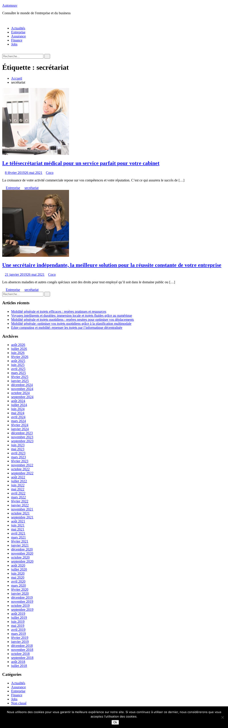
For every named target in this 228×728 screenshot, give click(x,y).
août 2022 (18, 477)
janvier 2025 (20, 381)
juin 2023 (17, 445)
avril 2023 (18, 453)
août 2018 (18, 662)
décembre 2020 (22, 549)
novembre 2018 (22, 650)
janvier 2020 (20, 593)
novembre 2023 (22, 437)
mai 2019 (17, 625)
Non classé (18, 703)
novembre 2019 (22, 601)
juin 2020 (17, 573)
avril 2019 (18, 629)
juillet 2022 (19, 481)
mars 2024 (18, 421)
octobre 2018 (20, 654)
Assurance (18, 36)
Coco (49, 173)
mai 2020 (17, 577)
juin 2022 (17, 485)
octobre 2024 (20, 393)
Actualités (18, 28)
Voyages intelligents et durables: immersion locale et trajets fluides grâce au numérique (71, 315)
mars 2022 (18, 497)
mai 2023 (17, 449)
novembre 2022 (22, 465)
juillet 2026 (19, 349)
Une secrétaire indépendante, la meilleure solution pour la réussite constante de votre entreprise (111, 265)
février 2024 (19, 425)
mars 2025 (18, 373)
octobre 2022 (20, 469)
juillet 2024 (19, 405)
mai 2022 (17, 489)
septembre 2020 (22, 561)
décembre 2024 (22, 385)
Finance (16, 40)
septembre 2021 (22, 517)
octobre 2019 (20, 605)
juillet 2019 (19, 617)
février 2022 (19, 501)
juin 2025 (17, 365)
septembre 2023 (22, 441)
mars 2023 (18, 457)
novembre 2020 (22, 553)
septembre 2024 (22, 397)
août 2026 (18, 345)
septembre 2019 (22, 609)
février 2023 (19, 461)
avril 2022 (18, 493)
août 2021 (18, 521)
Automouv (9, 5)
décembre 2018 (22, 646)
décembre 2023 (22, 433)
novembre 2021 (22, 509)
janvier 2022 (20, 505)
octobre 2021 (20, 513)
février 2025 (19, 377)
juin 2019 (17, 621)
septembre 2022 (22, 473)
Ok (115, 722)
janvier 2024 (20, 429)
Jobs (14, 44)
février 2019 (19, 638)
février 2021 (19, 541)
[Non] (222, 717)
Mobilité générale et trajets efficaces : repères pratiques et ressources (58, 311)
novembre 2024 (22, 389)
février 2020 (19, 589)
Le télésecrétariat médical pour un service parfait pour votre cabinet (80, 163)
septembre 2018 (22, 658)
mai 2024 (17, 413)
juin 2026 (17, 353)
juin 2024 (17, 409)
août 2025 (18, 361)
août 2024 (18, 401)
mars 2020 (18, 585)
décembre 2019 (22, 597)
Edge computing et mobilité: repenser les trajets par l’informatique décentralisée (66, 327)
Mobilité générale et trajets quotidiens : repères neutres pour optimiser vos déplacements (72, 319)
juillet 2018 (19, 666)
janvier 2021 (20, 545)
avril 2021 (18, 533)
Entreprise (18, 32)
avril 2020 (18, 581)
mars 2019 (18, 633)
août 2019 (18, 613)
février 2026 (19, 357)
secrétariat (31, 188)
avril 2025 (18, 369)
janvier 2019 (20, 642)
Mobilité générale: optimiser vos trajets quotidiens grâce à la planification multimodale (71, 323)
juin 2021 (17, 525)
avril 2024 (18, 417)
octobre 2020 (20, 557)
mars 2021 (18, 537)
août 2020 (18, 565)
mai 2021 (17, 529)
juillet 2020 (19, 569)
